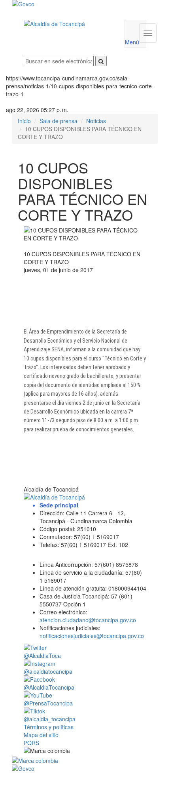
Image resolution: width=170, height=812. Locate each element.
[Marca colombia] (85, 760)
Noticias (96, 121)
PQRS (31, 743)
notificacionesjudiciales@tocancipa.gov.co (92, 636)
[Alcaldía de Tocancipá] (68, 24)
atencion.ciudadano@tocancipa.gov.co (88, 620)
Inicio (24, 121)
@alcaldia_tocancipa (50, 719)
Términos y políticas (49, 727)
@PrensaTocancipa (48, 703)
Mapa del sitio (41, 735)
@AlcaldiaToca (42, 656)
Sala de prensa (58, 121)
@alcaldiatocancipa (48, 671)
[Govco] (73, 4)
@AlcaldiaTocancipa (49, 687)
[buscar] (101, 61)
